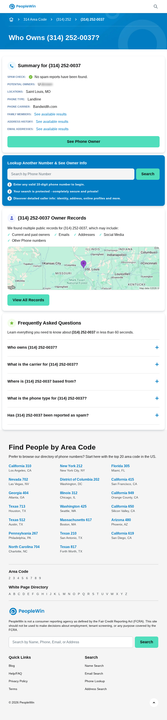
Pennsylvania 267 (23, 533)
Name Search (94, 665)
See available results (50, 114)
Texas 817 (68, 547)
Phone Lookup (95, 681)
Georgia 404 (18, 493)
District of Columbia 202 (79, 479)
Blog (12, 665)
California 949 (122, 493)
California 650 (122, 506)
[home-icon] (11, 19)
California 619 (122, 533)
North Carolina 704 (24, 547)
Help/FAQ (15, 673)
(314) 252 (63, 19)
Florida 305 (120, 466)
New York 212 (71, 466)
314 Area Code (35, 19)
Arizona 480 (121, 520)
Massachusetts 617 (76, 520)
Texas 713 (17, 506)
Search (147, 174)
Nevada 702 (18, 479)
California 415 (122, 479)
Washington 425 (73, 506)
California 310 (20, 466)
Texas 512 (17, 520)
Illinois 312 (68, 493)
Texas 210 (68, 533)
